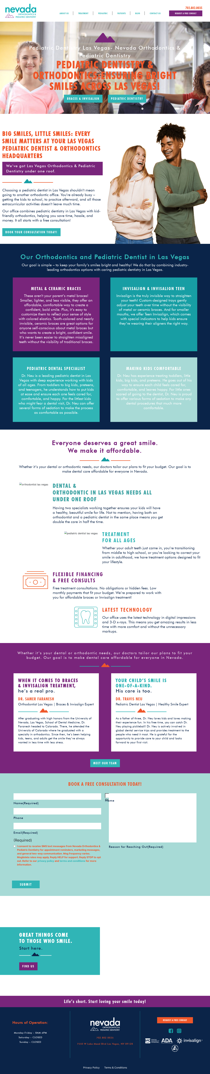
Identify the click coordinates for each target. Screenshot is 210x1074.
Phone (18, 818)
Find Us (28, 966)
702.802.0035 (193, 8)
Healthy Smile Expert (173, 704)
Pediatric (103, 13)
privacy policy (46, 860)
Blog (137, 13)
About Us (64, 13)
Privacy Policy (91, 1067)
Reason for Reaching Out (136, 847)
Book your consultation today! (31, 232)
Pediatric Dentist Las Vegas (136, 704)
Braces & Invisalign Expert (75, 704)
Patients (121, 13)
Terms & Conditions (115, 1067)
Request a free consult (185, 13)
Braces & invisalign (83, 98)
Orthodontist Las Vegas (36, 704)
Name (26, 803)
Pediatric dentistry (127, 98)
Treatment (83, 13)
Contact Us (155, 13)
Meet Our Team (105, 763)
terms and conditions (73, 860)
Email (26, 832)
